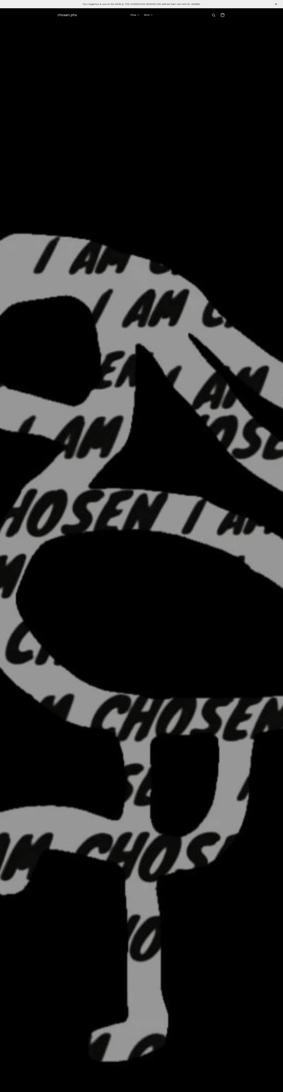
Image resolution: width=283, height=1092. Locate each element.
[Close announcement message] (276, 4)
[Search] (214, 15)
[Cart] (223, 15)
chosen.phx (67, 15)
